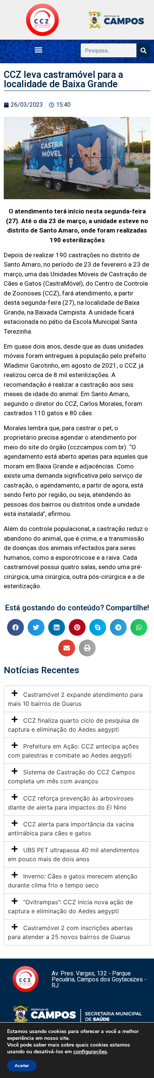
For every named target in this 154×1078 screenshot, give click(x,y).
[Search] (143, 50)
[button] (39, 49)
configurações (90, 1051)
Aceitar (22, 1066)
